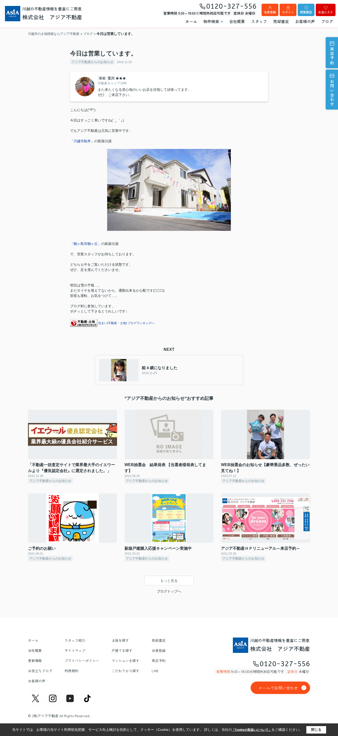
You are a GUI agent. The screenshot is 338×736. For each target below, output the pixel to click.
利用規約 (71, 670)
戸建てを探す (122, 650)
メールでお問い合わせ (278, 688)
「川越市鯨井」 (82, 141)
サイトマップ (75, 650)
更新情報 (35, 660)
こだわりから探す (125, 670)
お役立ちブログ (40, 670)
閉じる (316, 730)
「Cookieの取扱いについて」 (251, 730)
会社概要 (237, 21)
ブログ (327, 21)
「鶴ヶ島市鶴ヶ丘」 (85, 244)
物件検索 (211, 21)
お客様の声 (305, 21)
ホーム (191, 21)
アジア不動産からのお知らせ (92, 62)
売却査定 (281, 21)
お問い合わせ (332, 92)
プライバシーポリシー (82, 660)
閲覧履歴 (306, 12)
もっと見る (169, 581)
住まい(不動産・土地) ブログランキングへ (126, 323)
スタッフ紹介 (75, 640)
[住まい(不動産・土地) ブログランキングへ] (83, 323)
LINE (155, 670)
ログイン (288, 12)
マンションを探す (125, 660)
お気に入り (325, 12)
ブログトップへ (169, 591)
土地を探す (120, 640)
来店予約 (332, 56)
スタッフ (259, 21)
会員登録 (270, 12)
